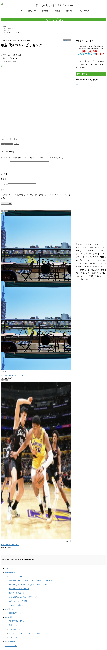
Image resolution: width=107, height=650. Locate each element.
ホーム (7, 568)
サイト (3, 190)
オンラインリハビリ (16, 576)
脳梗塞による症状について (19, 589)
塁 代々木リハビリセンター (10, 545)
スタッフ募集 (14, 637)
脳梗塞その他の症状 (16, 593)
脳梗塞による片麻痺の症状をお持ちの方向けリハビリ (29, 585)
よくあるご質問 (15, 629)
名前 (3, 179)
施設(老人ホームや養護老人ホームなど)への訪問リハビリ (30, 580)
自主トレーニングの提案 (18, 601)
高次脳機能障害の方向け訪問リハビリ (23, 597)
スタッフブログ (11, 646)
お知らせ (67, 40)
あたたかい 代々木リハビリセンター (13, 375)
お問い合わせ (10, 641)
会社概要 (8, 617)
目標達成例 (9, 609)
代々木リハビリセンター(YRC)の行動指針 (25, 633)
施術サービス (10, 572)
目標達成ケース (15, 613)
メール (4, 184)
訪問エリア (13, 625)
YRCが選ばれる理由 (17, 621)
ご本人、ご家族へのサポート (20, 605)
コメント (5, 174)
